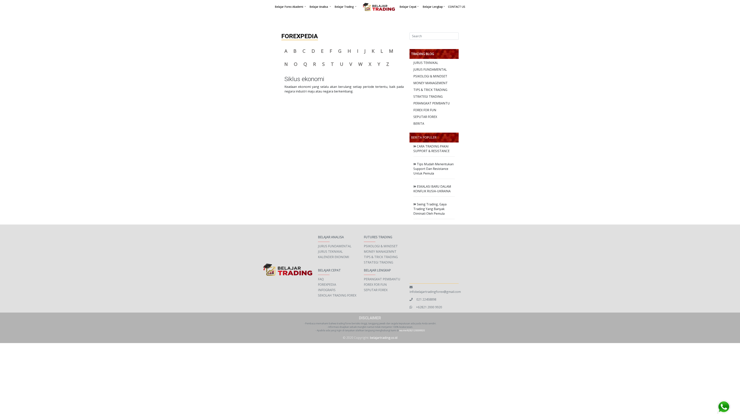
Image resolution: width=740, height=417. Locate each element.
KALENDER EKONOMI (333, 257)
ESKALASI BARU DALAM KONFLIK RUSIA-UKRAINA (432, 188)
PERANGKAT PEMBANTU (431, 103)
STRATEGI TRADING (428, 96)
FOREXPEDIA (327, 284)
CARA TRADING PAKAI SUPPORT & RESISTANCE (431, 148)
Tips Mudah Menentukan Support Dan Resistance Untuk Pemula (433, 168)
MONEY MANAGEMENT (430, 83)
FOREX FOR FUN (424, 110)
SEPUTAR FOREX (425, 117)
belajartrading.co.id (383, 338)
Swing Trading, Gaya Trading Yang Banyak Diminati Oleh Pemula (430, 209)
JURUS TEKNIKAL (425, 63)
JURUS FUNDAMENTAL (430, 69)
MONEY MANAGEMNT (380, 251)
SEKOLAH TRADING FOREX (337, 295)
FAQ (321, 279)
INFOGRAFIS (327, 290)
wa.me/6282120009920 (412, 330)
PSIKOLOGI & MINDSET (430, 76)
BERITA (418, 123)
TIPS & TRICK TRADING (430, 90)
